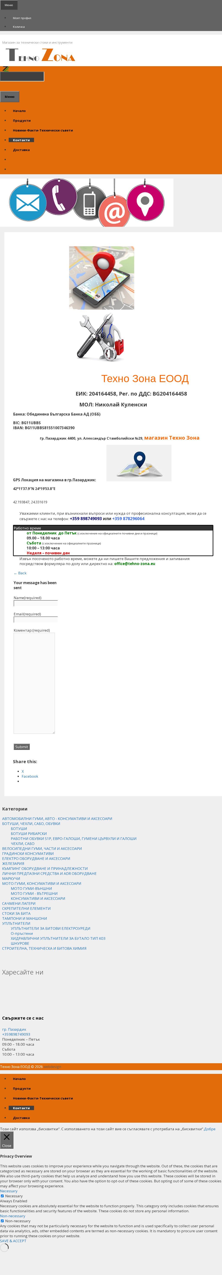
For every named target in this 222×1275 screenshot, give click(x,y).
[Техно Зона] (42, 62)
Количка (19, 27)
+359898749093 (16, 1034)
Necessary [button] (9, 1190)
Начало (19, 110)
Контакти (21, 140)
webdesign (52, 1066)
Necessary (14, 1195)
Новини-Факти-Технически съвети (43, 130)
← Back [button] (20, 572)
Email (27, 613)
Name (27, 597)
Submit (21, 746)
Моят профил (22, 18)
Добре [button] (209, 1128)
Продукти (22, 120)
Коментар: (32, 630)
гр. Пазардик (14, 1029)
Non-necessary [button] (12, 1215)
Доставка (21, 150)
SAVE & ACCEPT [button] (13, 1240)
